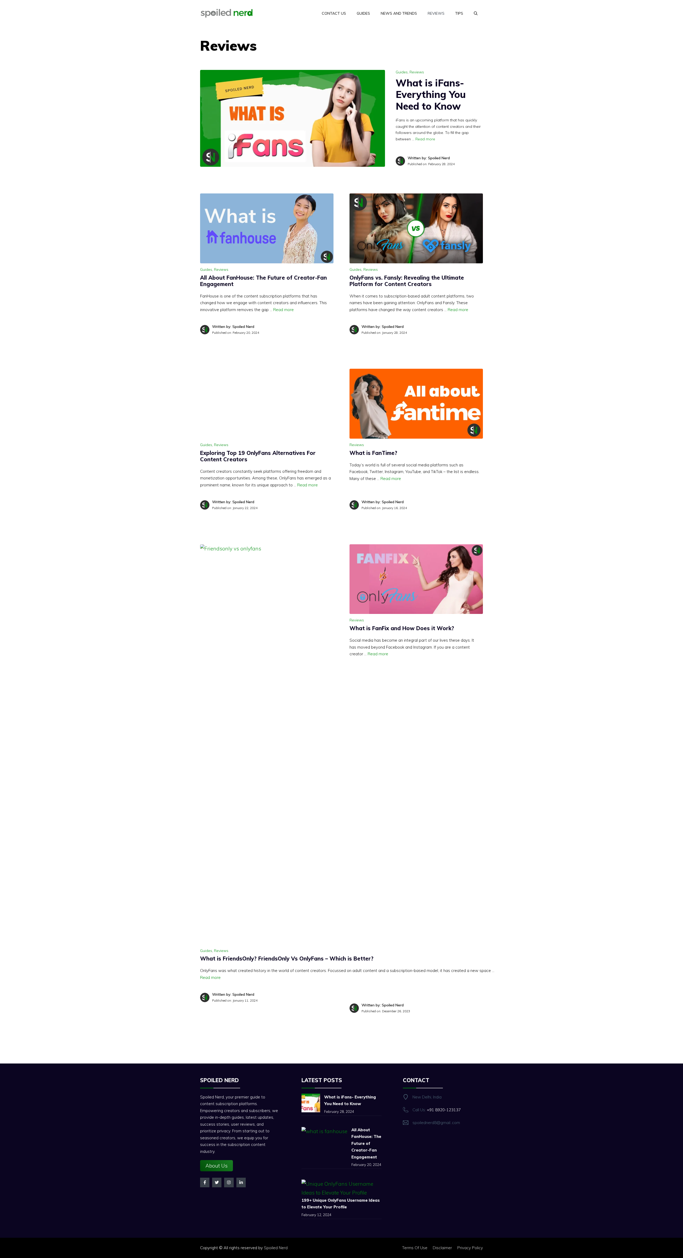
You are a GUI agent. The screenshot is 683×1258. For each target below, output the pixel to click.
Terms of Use (414, 1247)
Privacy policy (470, 1247)
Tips (459, 13)
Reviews (436, 13)
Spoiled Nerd (276, 1247)
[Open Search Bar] (475, 13)
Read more (425, 139)
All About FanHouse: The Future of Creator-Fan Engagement (263, 280)
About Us (216, 1165)
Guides (363, 13)
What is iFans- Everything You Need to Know (431, 94)
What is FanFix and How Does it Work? (402, 628)
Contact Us (334, 13)
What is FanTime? (373, 453)
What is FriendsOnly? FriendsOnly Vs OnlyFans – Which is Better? (287, 958)
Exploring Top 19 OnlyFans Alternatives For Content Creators (258, 456)
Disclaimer (442, 1247)
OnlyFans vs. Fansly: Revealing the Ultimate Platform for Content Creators (407, 280)
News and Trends (399, 13)
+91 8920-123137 (444, 1109)
